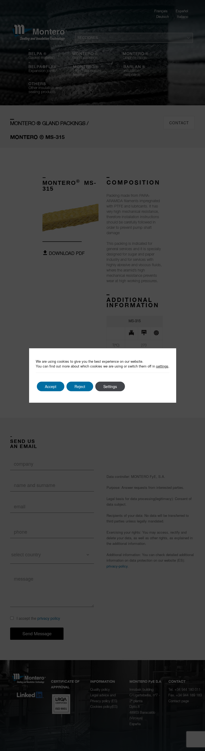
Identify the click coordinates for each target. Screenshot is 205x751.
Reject (79, 386)
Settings (110, 386)
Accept (50, 386)
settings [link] (162, 366)
